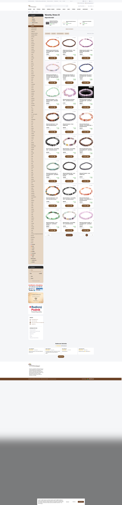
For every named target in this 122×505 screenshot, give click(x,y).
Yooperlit (32, 226)
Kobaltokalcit (33, 119)
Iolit (31, 107)
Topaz (32, 214)
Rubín (32, 175)
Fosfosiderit (33, 84)
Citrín (32, 66)
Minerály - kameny (35, 22)
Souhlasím (81, 501)
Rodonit (32, 177)
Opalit (32, 156)
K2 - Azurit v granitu (34, 114)
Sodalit (32, 205)
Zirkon (32, 232)
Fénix (32, 80)
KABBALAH (33, 31)
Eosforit (32, 77)
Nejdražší (53, 33)
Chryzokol (32, 103)
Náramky (32, 26)
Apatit (32, 38)
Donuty (32, 242)
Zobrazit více (61, 356)
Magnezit (32, 144)
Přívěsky (32, 239)
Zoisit (32, 230)
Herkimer (32, 94)
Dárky (33, 246)
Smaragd (32, 191)
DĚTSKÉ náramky (33, 29)
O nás (60, 1)
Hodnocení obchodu (61, 343)
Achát (32, 54)
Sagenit (32, 184)
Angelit (32, 56)
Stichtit (32, 202)
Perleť (32, 170)
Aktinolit (32, 40)
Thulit (32, 221)
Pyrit (32, 168)
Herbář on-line (34, 260)
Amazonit (32, 45)
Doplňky (33, 251)
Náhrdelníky (33, 237)
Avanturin (32, 52)
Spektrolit (32, 200)
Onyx (32, 158)
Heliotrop (32, 93)
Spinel (32, 198)
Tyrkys (32, 212)
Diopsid (32, 73)
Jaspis (32, 110)
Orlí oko (32, 161)
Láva (32, 140)
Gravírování (34, 253)
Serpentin (32, 186)
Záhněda (32, 228)
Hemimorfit (33, 91)
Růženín (32, 179)
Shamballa (32, 195)
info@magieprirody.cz (35, 319)
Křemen (32, 128)
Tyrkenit (32, 219)
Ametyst (32, 47)
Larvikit (32, 138)
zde (41, 503)
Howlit (32, 96)
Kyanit (32, 126)
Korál (32, 121)
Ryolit (32, 172)
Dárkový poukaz (33, 258)
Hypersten (32, 98)
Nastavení (67, 501)
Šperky (33, 24)
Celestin (32, 68)
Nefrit (32, 151)
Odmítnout (74, 501)
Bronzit (32, 63)
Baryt (32, 61)
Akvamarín (33, 43)
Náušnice (32, 235)
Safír (32, 182)
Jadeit (32, 112)
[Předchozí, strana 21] (84, 235)
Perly (32, 163)
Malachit (32, 149)
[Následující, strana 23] (89, 235)
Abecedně (66, 33)
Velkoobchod (56, 1)
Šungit (32, 207)
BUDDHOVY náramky (34, 33)
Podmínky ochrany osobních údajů (41, 1)
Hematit (32, 89)
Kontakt (64, 1)
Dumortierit (33, 75)
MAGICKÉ (32, 36)
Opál (32, 154)
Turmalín (32, 223)
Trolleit (32, 216)
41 (92, 235)
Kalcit (32, 117)
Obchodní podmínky (31, 1)
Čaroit (32, 70)
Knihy (33, 256)
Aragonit (32, 49)
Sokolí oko (32, 193)
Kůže (32, 124)
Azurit (32, 59)
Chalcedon (32, 100)
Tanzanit (32, 209)
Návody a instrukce (50, 1)
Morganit (32, 147)
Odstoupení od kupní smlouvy (34, 337)
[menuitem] (30, 9)
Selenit (32, 188)
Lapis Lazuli (33, 131)
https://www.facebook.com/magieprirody (38, 322)
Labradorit (32, 135)
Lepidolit (32, 133)
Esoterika (33, 244)
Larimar (32, 137)
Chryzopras (33, 105)
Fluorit (32, 82)
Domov (33, 249)
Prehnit (32, 165)
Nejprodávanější (60, 33)
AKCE (33, 17)
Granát (32, 87)
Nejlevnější (48, 33)
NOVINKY (33, 19)
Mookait (32, 142)
